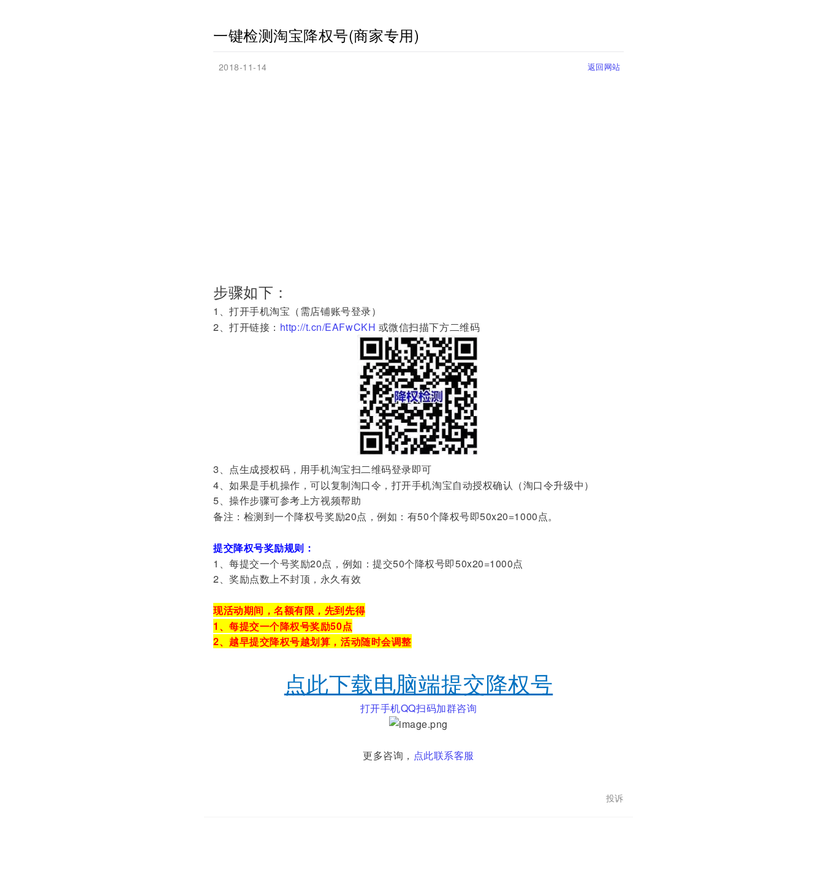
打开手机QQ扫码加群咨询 (418, 708)
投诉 (615, 798)
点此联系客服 (444, 755)
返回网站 (604, 66)
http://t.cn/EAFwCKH (328, 327)
